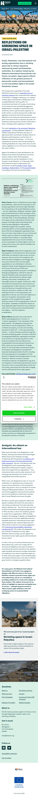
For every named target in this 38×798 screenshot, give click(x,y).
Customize (17, 419)
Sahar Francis (22, 166)
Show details (28, 407)
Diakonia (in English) (8, 703)
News (7, 8)
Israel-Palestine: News (16, 8)
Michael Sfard (14, 168)
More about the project (12, 652)
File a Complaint (7, 697)
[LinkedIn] (4, 748)
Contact (21, 694)
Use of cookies (6, 758)
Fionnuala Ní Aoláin (29, 168)
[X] (9, 748)
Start (3, 8)
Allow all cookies (19, 413)
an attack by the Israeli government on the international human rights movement (18, 461)
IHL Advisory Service (25, 3)
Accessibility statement (9, 753)
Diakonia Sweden (24, 703)
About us (5, 690)
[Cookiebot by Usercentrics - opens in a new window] (28, 377)
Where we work (7, 694)
